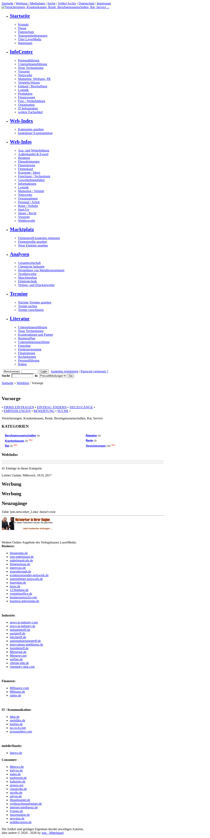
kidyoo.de (16, 770)
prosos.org (16, 785)
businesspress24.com (23, 597)
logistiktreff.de (19, 648)
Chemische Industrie (31, 266)
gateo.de (15, 774)
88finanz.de (17, 691)
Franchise (24, 345)
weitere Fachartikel (30, 112)
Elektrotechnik (27, 281)
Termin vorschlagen (31, 310)
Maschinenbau (27, 277)
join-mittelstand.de (22, 556)
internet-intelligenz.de (24, 807)
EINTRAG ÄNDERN (52, 407)
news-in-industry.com (24, 622)
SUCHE (62, 411)
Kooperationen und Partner (35, 334)
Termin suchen (27, 306)
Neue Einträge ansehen (33, 245)
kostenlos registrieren (64, 371)
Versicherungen (96, 445)
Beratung (24, 158)
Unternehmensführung (32, 64)
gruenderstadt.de (20, 571)
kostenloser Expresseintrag (35, 133)
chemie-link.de (19, 663)
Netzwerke (25, 75)
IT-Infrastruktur (28, 108)
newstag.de (17, 818)
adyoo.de (16, 796)
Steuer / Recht (27, 213)
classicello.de (18, 789)
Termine (19, 293)
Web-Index (21, 120)
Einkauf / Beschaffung (32, 86)
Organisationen (28, 198)
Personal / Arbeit (29, 202)
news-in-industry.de (22, 626)
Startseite (7, 3)
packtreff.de (17, 633)
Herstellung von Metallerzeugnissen (41, 270)
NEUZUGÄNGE (81, 407)
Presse (22, 28)
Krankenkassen (14, 440)
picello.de (16, 792)
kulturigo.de (17, 781)
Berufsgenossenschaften (20, 435)
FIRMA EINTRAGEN (19, 407)
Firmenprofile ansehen (32, 241)
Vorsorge (24, 71)
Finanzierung (26, 165)
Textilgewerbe (27, 274)
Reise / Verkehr (28, 206)
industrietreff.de (20, 629)
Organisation (26, 104)
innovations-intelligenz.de (26, 644)
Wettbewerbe (26, 220)
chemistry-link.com (22, 666)
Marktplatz (22, 229)
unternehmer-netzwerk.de (26, 579)
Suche (51, 3)
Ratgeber (91, 435)
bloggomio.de (19, 553)
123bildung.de (19, 590)
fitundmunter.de (20, 800)
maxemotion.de (20, 814)
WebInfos (23, 383)
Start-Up (23, 209)
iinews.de (16, 753)
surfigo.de (16, 659)
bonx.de (15, 586)
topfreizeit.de (18, 778)
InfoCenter (21, 51)
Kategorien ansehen (31, 129)
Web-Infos (21, 141)
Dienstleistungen (29, 161)
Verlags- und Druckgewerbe (36, 285)
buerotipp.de (18, 582)
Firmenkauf (25, 169)
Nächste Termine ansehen (34, 302)
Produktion (25, 93)
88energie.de (18, 652)
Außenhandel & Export (33, 154)
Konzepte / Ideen (29, 172)
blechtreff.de (18, 637)
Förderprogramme (29, 349)
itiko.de (14, 716)
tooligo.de (16, 724)
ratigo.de (15, 695)
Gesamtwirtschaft (29, 263)
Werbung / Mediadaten (30, 3)
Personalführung (28, 60)
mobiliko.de (17, 720)
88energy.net (18, 655)
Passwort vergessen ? (94, 371)
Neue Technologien (30, 68)
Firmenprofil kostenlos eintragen (39, 238)
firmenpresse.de (20, 564)
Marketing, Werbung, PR (34, 79)
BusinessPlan (26, 338)
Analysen (19, 254)
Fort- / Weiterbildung (31, 101)
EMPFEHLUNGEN (17, 411)
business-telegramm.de (24, 601)
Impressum (104, 3)
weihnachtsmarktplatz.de (26, 803)
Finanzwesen (26, 97)
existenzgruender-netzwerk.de (29, 575)
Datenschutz (87, 3)
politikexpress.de (21, 822)
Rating (22, 364)
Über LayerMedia (29, 39)
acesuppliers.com (21, 731)
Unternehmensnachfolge (34, 342)
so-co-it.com (18, 728)
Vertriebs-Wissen (29, 82)
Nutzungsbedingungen (32, 35)
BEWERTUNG (44, 411)
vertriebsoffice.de (21, 593)
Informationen (27, 183)
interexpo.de (18, 568)
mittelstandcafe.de (21, 560)
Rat (7, 445)
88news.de (17, 766)
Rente (89, 440)
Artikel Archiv (67, 3)
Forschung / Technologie (34, 176)
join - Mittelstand (53, 833)
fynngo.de (16, 811)
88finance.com (19, 688)
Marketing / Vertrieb (31, 191)
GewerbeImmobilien (31, 180)
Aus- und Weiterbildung (33, 150)
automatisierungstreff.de (25, 641)
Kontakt (23, 24)
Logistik (23, 90)
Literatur (20, 318)
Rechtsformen (27, 356)
